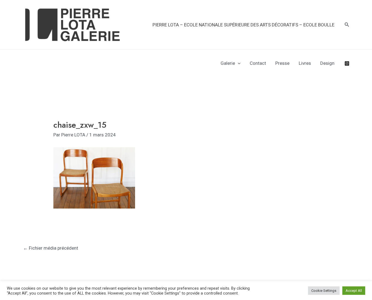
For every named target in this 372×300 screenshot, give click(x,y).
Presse (282, 63)
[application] (237, 63)
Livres (305, 63)
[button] (346, 24)
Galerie (228, 63)
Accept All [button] (354, 291)
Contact (258, 63)
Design (327, 63)
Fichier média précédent (50, 248)
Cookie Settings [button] (323, 291)
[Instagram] (346, 63)
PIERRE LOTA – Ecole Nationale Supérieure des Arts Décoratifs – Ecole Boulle (243, 24)
